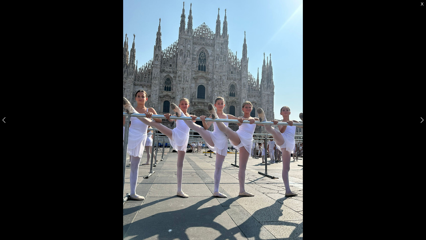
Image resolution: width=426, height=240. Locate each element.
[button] (422, 120)
